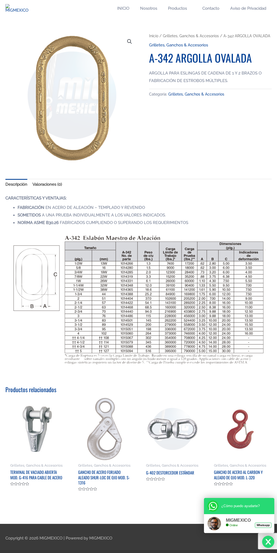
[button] (129, 41)
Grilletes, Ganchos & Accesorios (191, 36)
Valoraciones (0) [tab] (47, 184)
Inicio (153, 36)
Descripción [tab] (16, 184)
